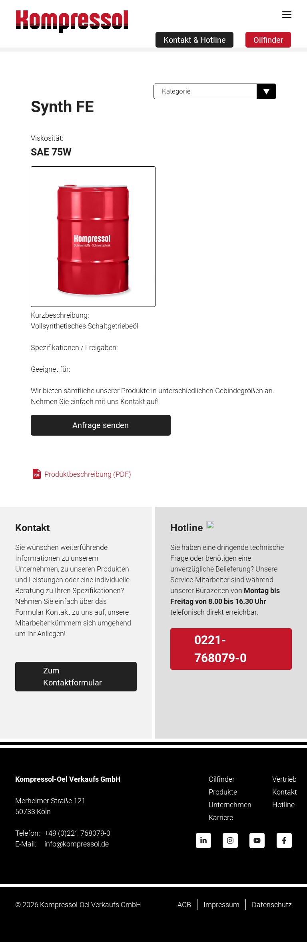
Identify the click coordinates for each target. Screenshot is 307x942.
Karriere (221, 817)
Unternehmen (230, 805)
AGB (184, 904)
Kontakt (284, 792)
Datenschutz (272, 904)
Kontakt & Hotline (194, 40)
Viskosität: (47, 138)
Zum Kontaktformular (72, 676)
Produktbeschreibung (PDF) (87, 474)
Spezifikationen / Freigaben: (74, 347)
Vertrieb (284, 779)
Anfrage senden (100, 425)
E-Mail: (25, 844)
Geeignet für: (50, 369)
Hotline (283, 805)
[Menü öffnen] (287, 16)
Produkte (223, 792)
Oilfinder (268, 40)
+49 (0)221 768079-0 (62, 833)
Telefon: (27, 833)
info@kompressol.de (62, 844)
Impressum (221, 904)
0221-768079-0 (220, 649)
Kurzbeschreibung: (60, 315)
